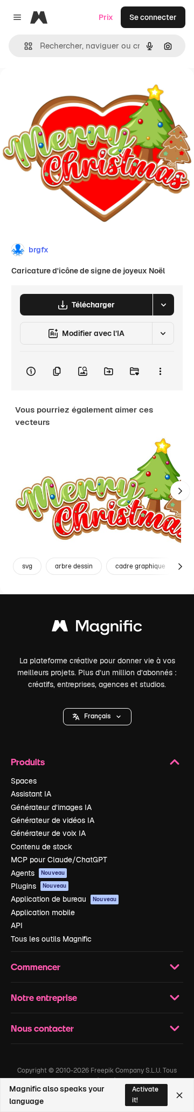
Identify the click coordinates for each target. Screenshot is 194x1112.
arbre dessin (74, 566)
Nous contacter (42, 1028)
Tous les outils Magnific (51, 939)
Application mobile (43, 912)
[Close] (179, 1095)
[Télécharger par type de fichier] (163, 304)
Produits (28, 761)
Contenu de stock (41, 847)
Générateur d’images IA (51, 807)
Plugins (38, 886)
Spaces (24, 781)
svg (27, 566)
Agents (38, 873)
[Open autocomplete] (24, 46)
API (17, 925)
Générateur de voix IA (48, 833)
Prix (106, 17)
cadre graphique (140, 566)
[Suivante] (180, 491)
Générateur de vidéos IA (52, 820)
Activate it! (145, 1094)
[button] (97, 716)
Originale (71, 92)
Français (97, 716)
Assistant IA (31, 794)
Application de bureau (63, 899)
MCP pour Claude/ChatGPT (59, 859)
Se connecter (153, 17)
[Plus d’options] (160, 371)
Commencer (35, 966)
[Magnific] (97, 628)
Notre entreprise (44, 997)
